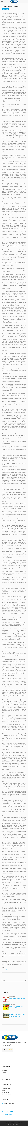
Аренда (4, 1090)
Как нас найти (20, 1122)
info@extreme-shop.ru (8, 1114)
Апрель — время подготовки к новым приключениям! (17, 1015)
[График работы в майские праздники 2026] (6, 1007)
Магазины (4, 1072)
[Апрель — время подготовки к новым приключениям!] (6, 1015)
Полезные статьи (6, 1092)
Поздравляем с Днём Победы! (17, 998)
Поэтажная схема (6, 1077)
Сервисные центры (6, 1094)
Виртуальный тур (6, 1079)
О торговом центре (6, 1088)
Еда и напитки (5, 1075)
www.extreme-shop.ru (8, 1111)
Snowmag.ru (5, 969)
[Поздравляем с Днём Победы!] (6, 999)
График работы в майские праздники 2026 (16, 1007)
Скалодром (4, 1070)
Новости (13, 1122)
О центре (7, 1122)
